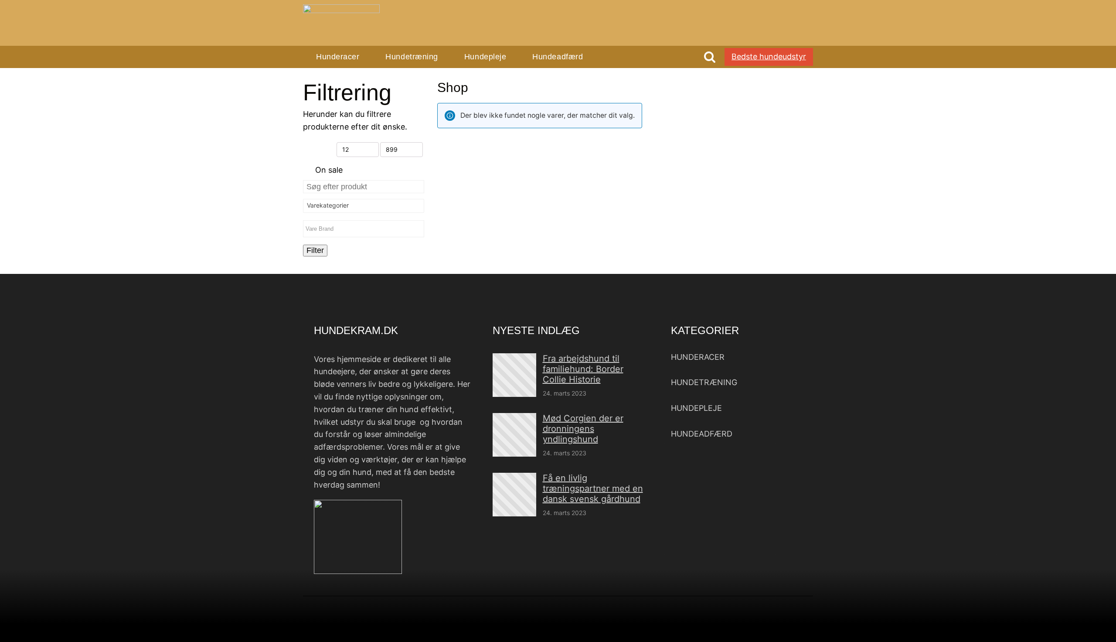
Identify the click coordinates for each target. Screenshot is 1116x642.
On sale (329, 169)
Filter (315, 250)
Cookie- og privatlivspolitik (679, 626)
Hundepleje (485, 56)
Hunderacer (337, 56)
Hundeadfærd (557, 56)
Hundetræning (411, 56)
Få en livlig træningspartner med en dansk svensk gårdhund (593, 488)
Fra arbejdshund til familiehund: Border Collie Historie (583, 369)
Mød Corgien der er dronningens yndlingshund (583, 428)
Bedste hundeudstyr (769, 56)
